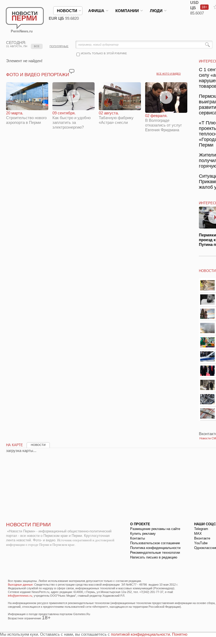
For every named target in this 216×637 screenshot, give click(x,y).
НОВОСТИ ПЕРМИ (28, 524)
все (37, 46)
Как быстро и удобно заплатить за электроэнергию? (71, 120)
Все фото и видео (168, 73)
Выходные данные (20, 584)
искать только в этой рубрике (104, 53)
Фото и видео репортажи (37, 74)
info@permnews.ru (20, 595)
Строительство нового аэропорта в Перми (26, 118)
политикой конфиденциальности (140, 634)
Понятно (179, 634)
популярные (59, 46)
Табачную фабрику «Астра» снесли (116, 118)
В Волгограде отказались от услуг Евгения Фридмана (163, 122)
